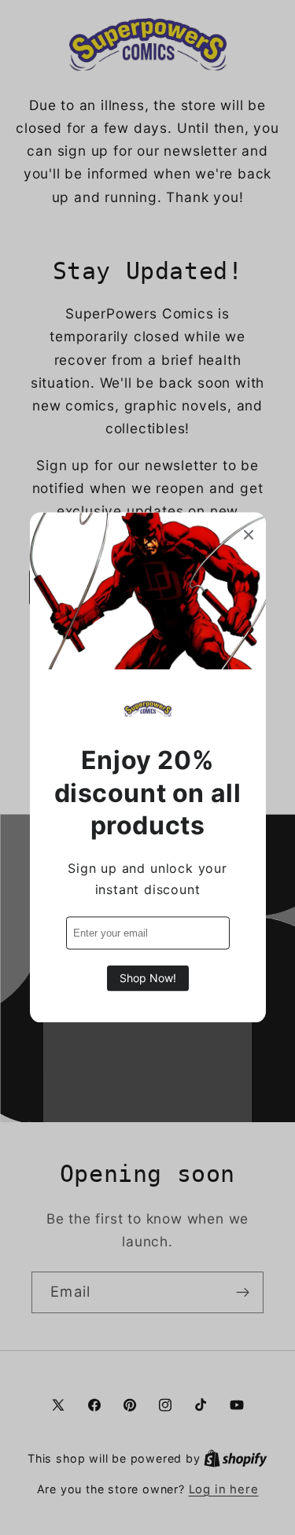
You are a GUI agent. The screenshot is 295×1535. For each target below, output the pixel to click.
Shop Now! (148, 978)
